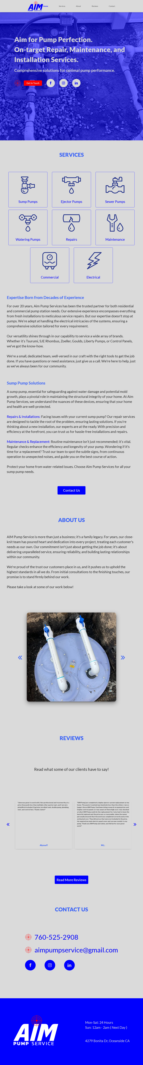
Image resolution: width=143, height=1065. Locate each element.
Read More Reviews (71, 880)
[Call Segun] (20, 657)
